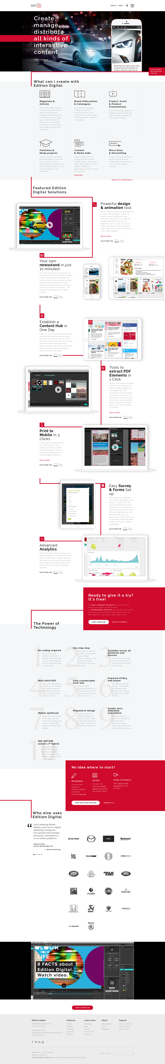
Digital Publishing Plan (77, 1057)
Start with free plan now (85, 803)
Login (120, 5)
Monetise (70, 1032)
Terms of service (125, 1024)
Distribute (70, 1029)
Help (86, 1026)
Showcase (88, 1024)
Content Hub (89, 1032)
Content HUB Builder (60, 1057)
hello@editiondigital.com (41, 1024)
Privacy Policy (124, 1026)
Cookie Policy (124, 1029)
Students (87, 1034)
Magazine (105, 1029)
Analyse (70, 1034)
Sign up (113, 5)
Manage (70, 1026)
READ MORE (78, 175)
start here (82, 794)
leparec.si (44, 1055)
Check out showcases (121, 180)
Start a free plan (41, 60)
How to (87, 1029)
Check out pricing (119, 622)
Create (69, 1024)
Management (107, 1024)
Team (104, 1026)
